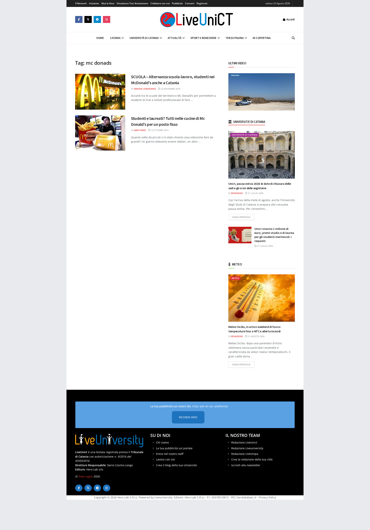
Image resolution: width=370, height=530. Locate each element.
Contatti (189, 3)
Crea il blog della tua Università (176, 465)
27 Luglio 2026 (264, 245)
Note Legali (85, 476)
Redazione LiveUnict (244, 442)
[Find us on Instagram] (106, 19)
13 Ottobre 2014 (159, 130)
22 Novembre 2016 (170, 88)
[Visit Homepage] (196, 19)
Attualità (174, 38)
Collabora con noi (160, 3)
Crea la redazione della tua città (251, 459)
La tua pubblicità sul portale (174, 448)
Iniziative (94, 3)
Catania (115, 38)
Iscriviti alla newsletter (245, 465)
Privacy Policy (267, 497)
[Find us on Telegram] (97, 19)
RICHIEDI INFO (188, 417)
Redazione (237, 193)
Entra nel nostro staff (169, 454)
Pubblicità (177, 3)
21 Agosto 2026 (255, 336)
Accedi (290, 19)
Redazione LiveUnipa (244, 454)
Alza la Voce (107, 3)
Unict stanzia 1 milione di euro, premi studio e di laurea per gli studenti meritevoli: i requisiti (274, 235)
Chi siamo (162, 442)
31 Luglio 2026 (255, 193)
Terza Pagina (234, 38)
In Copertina (262, 38)
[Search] (293, 38)
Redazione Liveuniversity (247, 448)
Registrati (202, 3)
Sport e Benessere (203, 38)
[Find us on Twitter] (88, 19)
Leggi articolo (243, 216)
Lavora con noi (165, 459)
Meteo (235, 278)
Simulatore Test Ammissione (132, 3)
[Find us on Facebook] (78, 19)
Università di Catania (144, 38)
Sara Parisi (140, 130)
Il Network (81, 3)
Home (100, 38)
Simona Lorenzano (145, 88)
